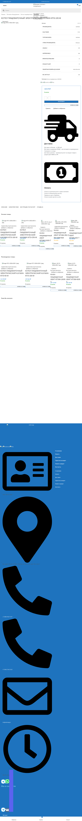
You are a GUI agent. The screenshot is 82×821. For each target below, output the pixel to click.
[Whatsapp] (7, 781)
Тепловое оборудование (13, 14)
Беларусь (78, 42)
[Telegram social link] (80, 1)
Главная (3, 14)
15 (79, 64)
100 (79, 48)
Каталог (5, 815)
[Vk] (7, 810)
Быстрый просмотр (11, 226)
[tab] (4, 207)
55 (79, 58)
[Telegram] (3, 782)
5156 (79, 32)
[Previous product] (77, 15)
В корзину (61, 101)
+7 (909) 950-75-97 (6, 1)
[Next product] (80, 15)
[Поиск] (3, 10)
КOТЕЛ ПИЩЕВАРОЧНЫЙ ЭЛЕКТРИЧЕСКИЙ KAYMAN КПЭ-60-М (12, 273)
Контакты (58, 467)
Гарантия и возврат (60, 460)
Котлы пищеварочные (27, 14)
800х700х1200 (76, 69)
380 (79, 53)
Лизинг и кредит (59, 463)
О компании (58, 451)
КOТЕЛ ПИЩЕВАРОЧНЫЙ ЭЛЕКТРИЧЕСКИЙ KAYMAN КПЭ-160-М (36, 273)
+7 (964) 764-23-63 (44, 1)
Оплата (57, 454)
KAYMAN (78, 26)
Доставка (58, 457)
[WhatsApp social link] (78, 1)
